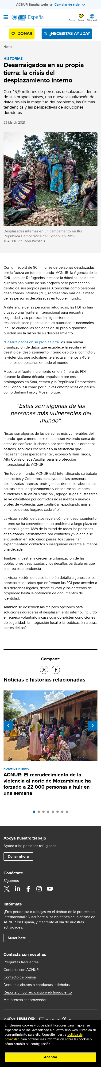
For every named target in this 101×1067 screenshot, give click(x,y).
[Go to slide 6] (58, 813)
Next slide (92, 725)
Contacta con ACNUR (21, 969)
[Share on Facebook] (56, 670)
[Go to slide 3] (44, 813)
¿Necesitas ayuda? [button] (69, 33)
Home (8, 46)
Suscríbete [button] (17, 938)
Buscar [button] (72, 20)
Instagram (39, 889)
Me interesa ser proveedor (25, 999)
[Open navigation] (6, 18)
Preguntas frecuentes (21, 962)
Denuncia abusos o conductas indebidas (37, 984)
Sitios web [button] (92, 20)
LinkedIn (17, 889)
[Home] (27, 17)
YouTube (50, 889)
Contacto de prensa (20, 977)
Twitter (7, 889)
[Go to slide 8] (68, 813)
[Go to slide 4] (49, 813)
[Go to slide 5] (54, 813)
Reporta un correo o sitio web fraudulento (38, 992)
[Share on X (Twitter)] (44, 670)
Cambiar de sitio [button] (67, 4)
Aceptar (50, 1057)
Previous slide (8, 725)
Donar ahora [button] (18, 856)
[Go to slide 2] (40, 813)
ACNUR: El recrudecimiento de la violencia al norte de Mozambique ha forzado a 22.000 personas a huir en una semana (47, 784)
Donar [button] (81, 20)
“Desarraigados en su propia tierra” (32, 342)
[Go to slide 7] (63, 813)
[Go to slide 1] (35, 813)
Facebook (28, 889)
